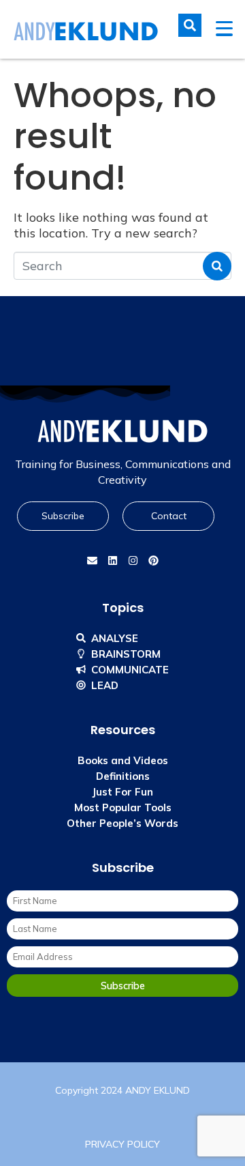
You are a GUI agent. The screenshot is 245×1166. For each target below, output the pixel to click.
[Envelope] (92, 561)
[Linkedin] (112, 561)
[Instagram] (132, 561)
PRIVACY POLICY (122, 1144)
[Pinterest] (153, 561)
